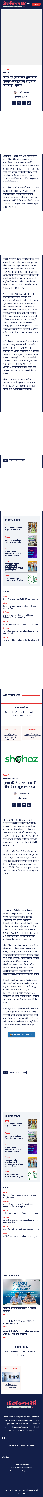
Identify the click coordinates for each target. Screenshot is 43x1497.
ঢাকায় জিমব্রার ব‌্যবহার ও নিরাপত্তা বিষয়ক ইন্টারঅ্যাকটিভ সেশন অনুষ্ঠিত (18, 616)
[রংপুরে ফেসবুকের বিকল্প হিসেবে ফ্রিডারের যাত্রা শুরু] (33, 540)
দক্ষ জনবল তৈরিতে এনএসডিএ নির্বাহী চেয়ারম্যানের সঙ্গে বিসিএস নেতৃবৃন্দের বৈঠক (14, 567)
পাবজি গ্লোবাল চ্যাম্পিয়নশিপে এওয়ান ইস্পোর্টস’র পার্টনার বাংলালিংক (10, 736)
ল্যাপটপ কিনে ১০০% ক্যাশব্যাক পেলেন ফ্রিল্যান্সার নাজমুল (32, 736)
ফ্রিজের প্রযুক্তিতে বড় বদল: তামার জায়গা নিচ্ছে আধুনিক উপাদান (20, 607)
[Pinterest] (24, 103)
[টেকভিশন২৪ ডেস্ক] (16, 92)
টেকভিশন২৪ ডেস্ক (23, 92)
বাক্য (6, 549)
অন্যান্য (5, 621)
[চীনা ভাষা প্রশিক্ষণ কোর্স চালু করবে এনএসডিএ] (33, 527)
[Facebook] (14, 103)
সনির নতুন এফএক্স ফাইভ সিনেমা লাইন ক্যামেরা (20, 624)
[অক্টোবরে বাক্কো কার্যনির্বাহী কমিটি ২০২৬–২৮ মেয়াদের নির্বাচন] (33, 552)
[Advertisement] (21, 132)
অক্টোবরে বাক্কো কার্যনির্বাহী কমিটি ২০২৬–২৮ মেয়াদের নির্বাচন (13, 553)
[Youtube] (24, 1494)
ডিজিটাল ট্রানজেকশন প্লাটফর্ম (17, 461)
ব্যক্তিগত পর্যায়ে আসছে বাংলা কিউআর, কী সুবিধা (14, 579)
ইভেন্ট (7, 525)
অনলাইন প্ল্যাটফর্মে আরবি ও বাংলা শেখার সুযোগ (21, 640)
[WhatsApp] (29, 103)
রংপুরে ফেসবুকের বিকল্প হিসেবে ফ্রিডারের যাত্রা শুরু (14, 541)
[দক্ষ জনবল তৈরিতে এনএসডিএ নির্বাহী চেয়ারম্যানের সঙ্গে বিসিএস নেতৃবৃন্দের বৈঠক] (33, 566)
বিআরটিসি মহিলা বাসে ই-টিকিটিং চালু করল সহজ (21, 599)
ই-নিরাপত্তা (6, 612)
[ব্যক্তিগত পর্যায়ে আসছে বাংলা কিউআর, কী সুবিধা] (33, 578)
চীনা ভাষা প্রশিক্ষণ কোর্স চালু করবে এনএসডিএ (13, 528)
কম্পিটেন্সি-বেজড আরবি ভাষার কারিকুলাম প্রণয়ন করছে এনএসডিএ (21, 632)
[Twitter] (19, 103)
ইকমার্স (5, 596)
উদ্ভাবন (7, 537)
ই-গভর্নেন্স (6, 70)
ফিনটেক (8, 576)
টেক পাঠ (5, 603)
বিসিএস (7, 561)
